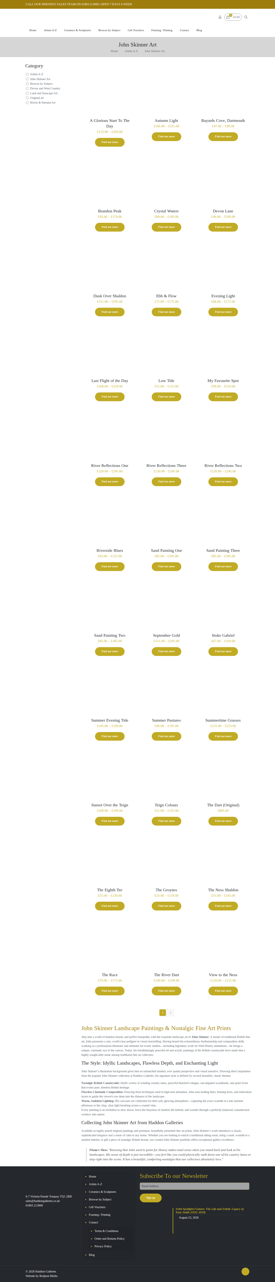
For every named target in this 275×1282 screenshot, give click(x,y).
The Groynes (166, 890)
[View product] (131, 68)
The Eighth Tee (109, 890)
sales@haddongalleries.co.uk (43, 1201)
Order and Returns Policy (109, 1238)
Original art (37, 97)
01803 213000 (34, 1205)
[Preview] (131, 76)
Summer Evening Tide (109, 720)
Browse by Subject (41, 83)
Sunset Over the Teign (109, 805)
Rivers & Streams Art (42, 102)
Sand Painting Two (109, 635)
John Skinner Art (40, 79)
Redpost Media (48, 1276)
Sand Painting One (166, 550)
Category (34, 65)
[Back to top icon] (245, 1271)
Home (114, 51)
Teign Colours (166, 805)
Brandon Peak (109, 211)
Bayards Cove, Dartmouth (223, 120)
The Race (110, 974)
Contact (93, 1222)
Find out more (110, 142)
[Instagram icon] (247, 4)
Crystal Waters (166, 211)
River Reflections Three (166, 465)
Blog (92, 1254)
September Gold (166, 635)
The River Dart (166, 974)
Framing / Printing (99, 1214)
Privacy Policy (103, 1246)
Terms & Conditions (106, 1231)
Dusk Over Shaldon (109, 296)
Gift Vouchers (97, 1207)
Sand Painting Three (223, 550)
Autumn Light (166, 120)
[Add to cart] (244, 752)
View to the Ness (223, 974)
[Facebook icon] (242, 4)
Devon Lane (223, 211)
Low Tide (166, 380)
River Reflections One (109, 465)
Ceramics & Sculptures (102, 1191)
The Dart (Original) (223, 805)
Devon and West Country (45, 88)
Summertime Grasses (223, 720)
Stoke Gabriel (223, 635)
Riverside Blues (110, 550)
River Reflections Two (223, 465)
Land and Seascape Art (43, 93)
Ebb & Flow (166, 296)
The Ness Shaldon (223, 890)
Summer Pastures (166, 720)
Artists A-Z (131, 51)
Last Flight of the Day (109, 380)
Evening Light (223, 296)
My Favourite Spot (223, 380)
